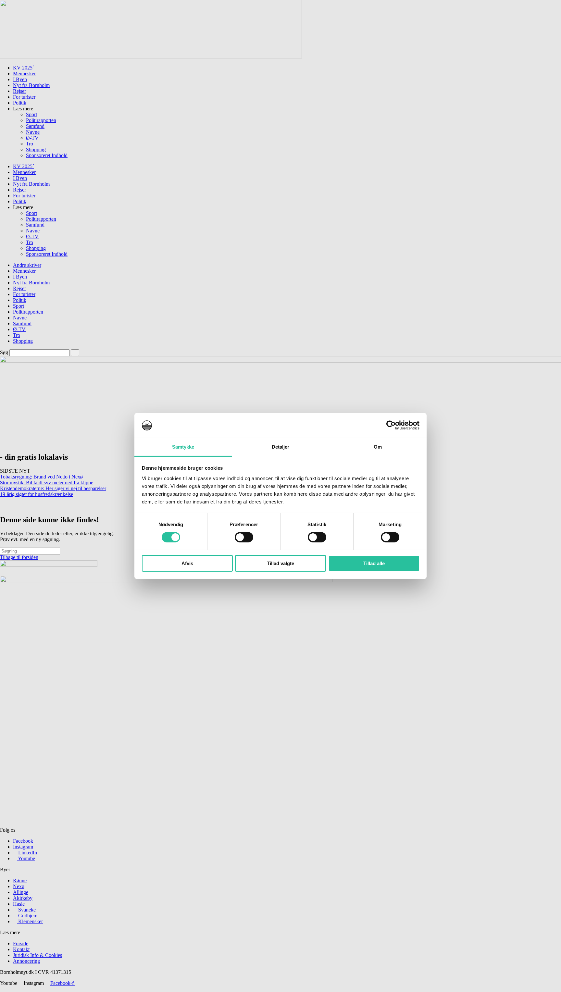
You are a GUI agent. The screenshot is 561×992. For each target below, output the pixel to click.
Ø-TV (32, 138)
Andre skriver (27, 265)
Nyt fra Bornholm (31, 85)
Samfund (35, 126)
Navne (33, 132)
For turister (24, 97)
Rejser (19, 91)
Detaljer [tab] (281, 447)
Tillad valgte (280, 563)
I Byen (20, 79)
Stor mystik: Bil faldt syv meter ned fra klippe (46, 482)
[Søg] (75, 352)
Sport (31, 114)
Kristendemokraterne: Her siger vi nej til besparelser (53, 488)
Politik (19, 102)
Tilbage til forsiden (19, 557)
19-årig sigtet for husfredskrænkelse (36, 494)
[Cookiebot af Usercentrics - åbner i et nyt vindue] (391, 425)
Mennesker (24, 73)
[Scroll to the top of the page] (2, 989)
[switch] (244, 537)
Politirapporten (41, 120)
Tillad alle (374, 563)
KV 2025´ (23, 67)
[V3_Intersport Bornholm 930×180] (151, 56)
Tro (29, 143)
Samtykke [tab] (183, 447)
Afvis (187, 563)
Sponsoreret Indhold (47, 155)
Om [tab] (378, 447)
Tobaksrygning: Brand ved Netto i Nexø (41, 476)
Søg (4, 352)
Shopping (36, 149)
